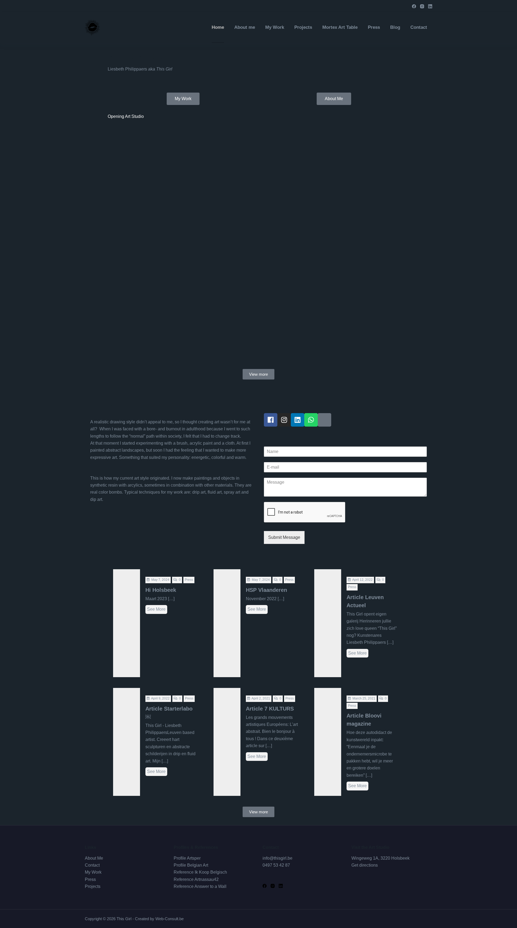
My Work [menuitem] (274, 27)
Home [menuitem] (218, 27)
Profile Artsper (187, 858)
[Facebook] (414, 6)
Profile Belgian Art (191, 865)
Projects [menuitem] (303, 27)
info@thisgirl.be (277, 858)
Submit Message (284, 537)
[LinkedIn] (430, 6)
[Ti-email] (324, 420)
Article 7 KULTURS (270, 709)
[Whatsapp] (311, 420)
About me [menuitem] (244, 27)
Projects (92, 886)
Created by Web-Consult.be (159, 918)
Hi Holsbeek (160, 590)
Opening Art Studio (126, 116)
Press (189, 580)
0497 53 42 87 (276, 865)
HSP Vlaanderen (266, 590)
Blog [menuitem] (395, 27)
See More (156, 609)
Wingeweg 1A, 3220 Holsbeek (380, 858)
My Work (93, 872)
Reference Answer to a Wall (200, 886)
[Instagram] (422, 6)
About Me (94, 858)
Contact (92, 865)
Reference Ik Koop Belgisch (200, 872)
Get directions (364, 865)
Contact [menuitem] (418, 27)
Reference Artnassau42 (196, 879)
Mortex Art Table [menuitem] (340, 27)
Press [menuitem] (374, 27)
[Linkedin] (297, 420)
